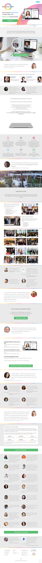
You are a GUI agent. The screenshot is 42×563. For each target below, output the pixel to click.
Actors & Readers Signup (25, 552)
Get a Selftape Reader (7, 551)
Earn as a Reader (7, 552)
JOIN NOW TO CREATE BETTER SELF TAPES (20, 365)
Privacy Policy (15, 552)
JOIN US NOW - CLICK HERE (21, 532)
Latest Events (6, 554)
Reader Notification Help (25, 555)
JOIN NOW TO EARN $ (21, 318)
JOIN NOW (10, 20)
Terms (14, 551)
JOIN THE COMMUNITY (21, 450)
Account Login (23, 551)
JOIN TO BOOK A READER (21, 55)
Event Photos (6, 555)
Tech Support (23, 554)
